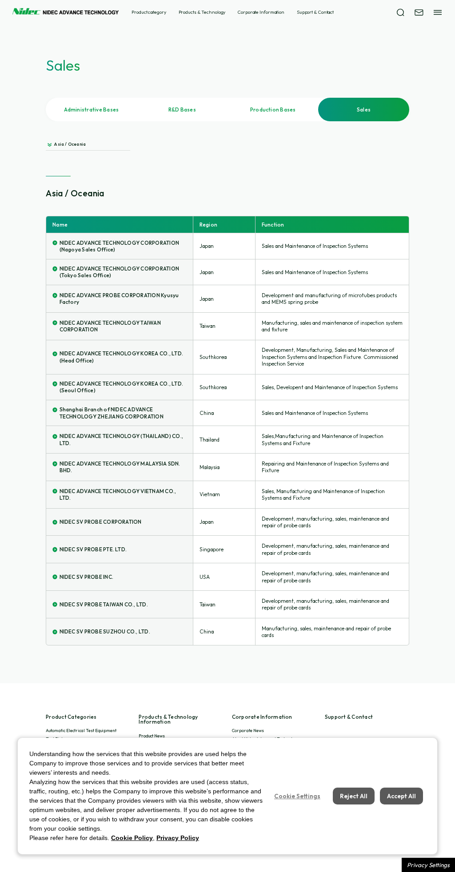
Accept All (401, 796)
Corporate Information (261, 12)
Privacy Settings (428, 864)
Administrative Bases (91, 109)
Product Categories (71, 717)
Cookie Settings (297, 796)
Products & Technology (202, 12)
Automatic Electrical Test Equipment (81, 730)
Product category (149, 12)
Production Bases (273, 109)
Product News (152, 736)
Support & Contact (315, 12)
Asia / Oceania (70, 144)
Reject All (353, 796)
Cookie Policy (132, 837)
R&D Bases (182, 109)
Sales (364, 109)
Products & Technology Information (168, 719)
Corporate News (248, 730)
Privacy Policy (177, 837)
